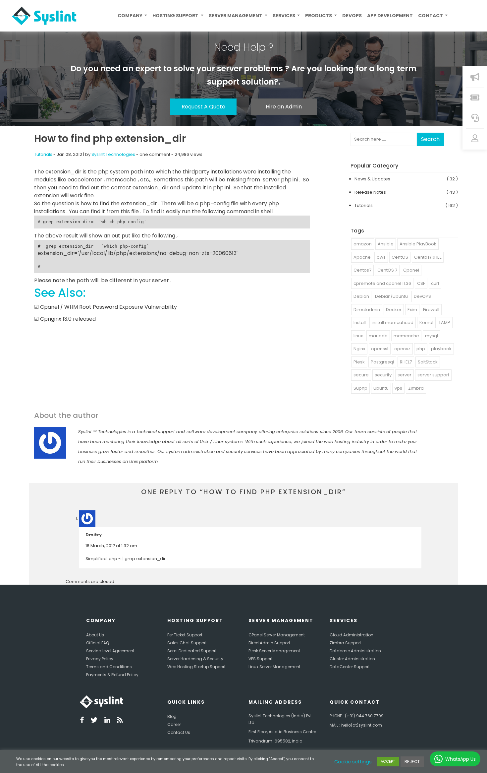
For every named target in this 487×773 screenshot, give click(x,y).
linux (358, 336)
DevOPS (422, 296)
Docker (394, 309)
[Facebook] (82, 721)
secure (361, 375)
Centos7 (362, 270)
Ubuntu (381, 388)
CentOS (400, 257)
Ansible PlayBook (418, 244)
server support (433, 375)
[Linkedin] (107, 721)
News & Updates (372, 179)
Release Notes (370, 192)
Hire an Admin (284, 106)
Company (130, 15)
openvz (402, 349)
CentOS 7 (387, 270)
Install (359, 322)
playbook (441, 349)
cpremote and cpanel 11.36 (382, 283)
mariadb (378, 336)
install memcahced (392, 322)
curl (435, 283)
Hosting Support (175, 15)
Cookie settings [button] (353, 762)
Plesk (359, 362)
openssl (379, 349)
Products (319, 15)
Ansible (386, 244)
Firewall (431, 309)
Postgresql (382, 362)
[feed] (120, 721)
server (404, 375)
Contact (431, 15)
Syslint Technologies (113, 154)
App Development (390, 15)
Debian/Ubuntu (391, 296)
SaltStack (428, 362)
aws (381, 257)
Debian (361, 296)
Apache (362, 257)
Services (284, 15)
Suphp (360, 388)
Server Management (236, 15)
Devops (352, 15)
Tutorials (43, 154)
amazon (362, 244)
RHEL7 (406, 362)
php (420, 349)
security (383, 375)
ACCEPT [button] (388, 761)
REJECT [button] (412, 761)
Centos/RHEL (427, 257)
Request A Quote (203, 106)
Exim (412, 309)
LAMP (444, 322)
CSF (421, 283)
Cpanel (411, 270)
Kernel (426, 322)
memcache (406, 336)
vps (398, 388)
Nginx (359, 349)
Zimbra (416, 388)
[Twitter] (94, 721)
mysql (431, 336)
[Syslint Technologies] (41, 16)
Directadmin (366, 309)
